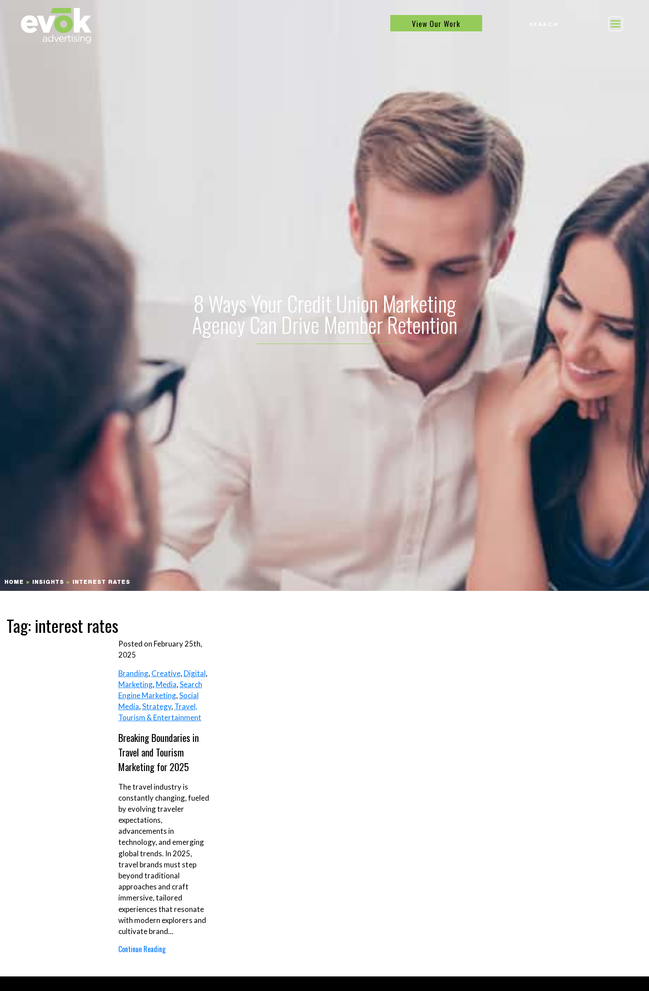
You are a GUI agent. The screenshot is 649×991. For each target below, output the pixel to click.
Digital (195, 673)
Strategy (156, 706)
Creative (166, 673)
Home (14, 582)
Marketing (135, 684)
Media (166, 684)
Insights (48, 582)
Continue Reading (142, 949)
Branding (133, 673)
